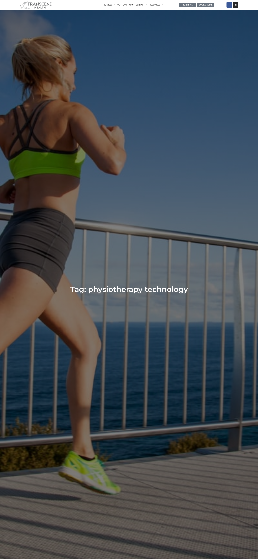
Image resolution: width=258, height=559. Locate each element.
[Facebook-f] (229, 5)
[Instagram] (235, 5)
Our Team (122, 5)
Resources (155, 5)
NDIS (131, 5)
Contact (140, 5)
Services (108, 5)
